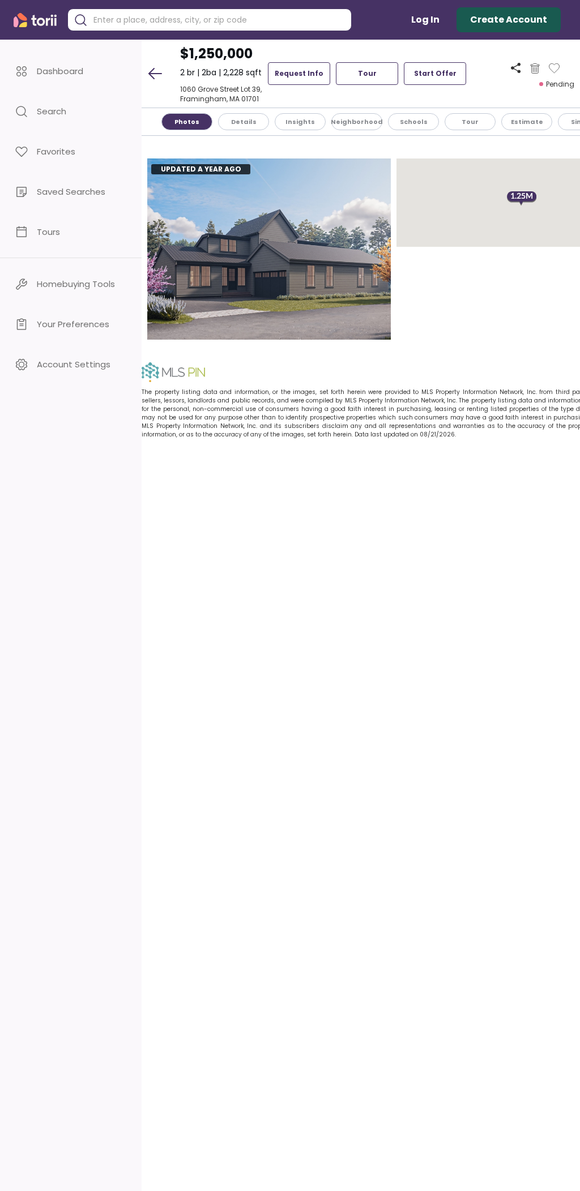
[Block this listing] (535, 68)
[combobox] (218, 20)
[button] (71, 71)
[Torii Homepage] (38, 20)
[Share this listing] (515, 68)
